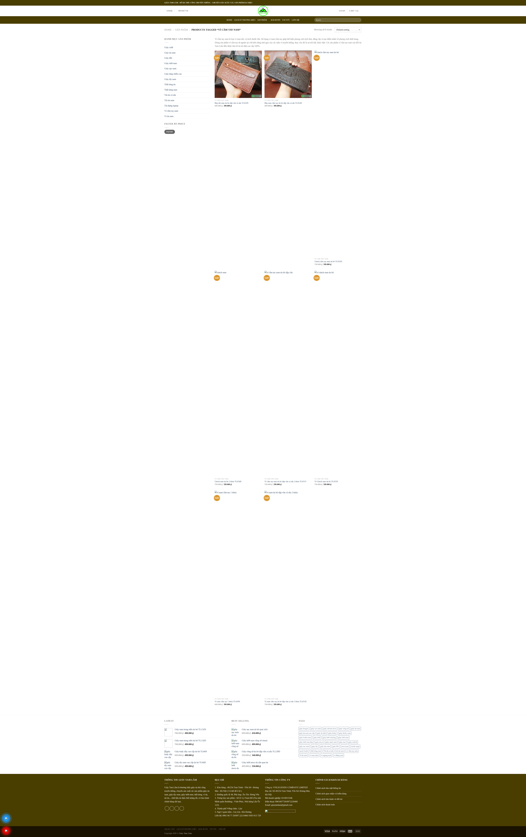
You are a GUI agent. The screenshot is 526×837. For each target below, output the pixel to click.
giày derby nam (345, 733)
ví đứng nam (338, 755)
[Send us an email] (360, 3)
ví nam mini (314, 755)
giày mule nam (331, 742)
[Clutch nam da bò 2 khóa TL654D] (238, 374)
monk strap (355, 746)
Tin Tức (213, 829)
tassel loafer (303, 751)
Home (229, 20)
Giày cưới (168, 47)
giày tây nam (325, 746)
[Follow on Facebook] (352, 3)
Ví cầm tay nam (171, 111)
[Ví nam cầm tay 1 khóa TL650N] (238, 594)
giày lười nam (343, 738)
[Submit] (359, 20)
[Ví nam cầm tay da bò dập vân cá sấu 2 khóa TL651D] (288, 594)
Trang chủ (169, 829)
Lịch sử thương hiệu (244, 20)
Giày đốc (168, 58)
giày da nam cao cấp (307, 733)
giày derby (332, 733)
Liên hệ (295, 20)
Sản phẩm (262, 20)
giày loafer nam (305, 738)
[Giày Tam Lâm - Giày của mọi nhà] (263, 11)
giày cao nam (316, 729)
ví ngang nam (326, 755)
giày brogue (303, 729)
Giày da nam (169, 53)
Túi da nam (169, 100)
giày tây (315, 746)
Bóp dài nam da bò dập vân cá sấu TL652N (231, 103)
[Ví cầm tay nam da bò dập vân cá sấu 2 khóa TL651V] (288, 374)
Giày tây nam (170, 79)
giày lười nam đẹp (306, 742)
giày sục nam (304, 746)
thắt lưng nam (316, 751)
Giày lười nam (170, 63)
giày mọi (342, 742)
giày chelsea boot (329, 729)
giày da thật (321, 733)
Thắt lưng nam (170, 90)
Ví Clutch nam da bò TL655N (326, 481)
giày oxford (352, 742)
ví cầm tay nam (352, 751)
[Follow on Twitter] (357, 3)
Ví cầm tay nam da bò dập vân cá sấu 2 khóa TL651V (285, 481)
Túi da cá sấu (170, 95)
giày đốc (336, 746)
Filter (169, 132)
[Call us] (181, 808)
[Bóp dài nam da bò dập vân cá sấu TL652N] (238, 74)
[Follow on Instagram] (355, 3)
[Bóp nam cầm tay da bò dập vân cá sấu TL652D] (288, 74)
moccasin (345, 746)
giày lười (317, 738)
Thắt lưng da (169, 84)
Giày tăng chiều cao (173, 74)
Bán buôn (275, 20)
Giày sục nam (170, 68)
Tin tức (286, 20)
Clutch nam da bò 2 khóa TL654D (228, 481)
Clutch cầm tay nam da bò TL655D (328, 261)
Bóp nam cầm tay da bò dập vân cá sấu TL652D (283, 103)
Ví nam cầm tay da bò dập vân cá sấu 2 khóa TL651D (285, 701)
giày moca (319, 742)
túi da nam (340, 751)
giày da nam (355, 729)
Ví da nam (168, 116)
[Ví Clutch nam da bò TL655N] (338, 374)
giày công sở (343, 729)
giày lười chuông (329, 738)
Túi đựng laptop (171, 106)
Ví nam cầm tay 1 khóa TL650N (227, 701)
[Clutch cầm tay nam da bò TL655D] (338, 153)
